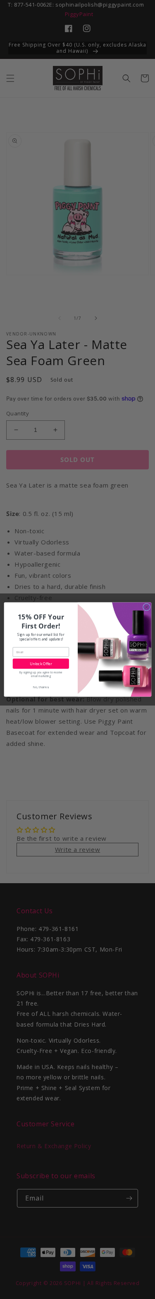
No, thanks (40, 687)
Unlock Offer (40, 663)
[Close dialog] (146, 607)
